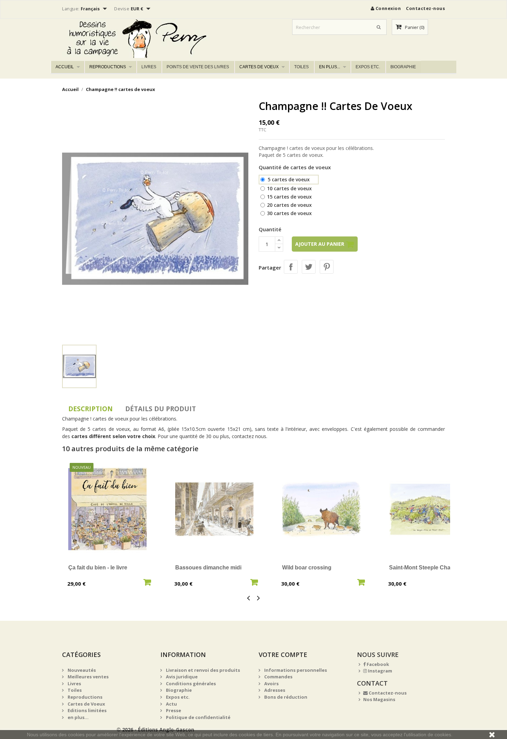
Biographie (403, 66)
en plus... (329, 66)
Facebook (377, 664)
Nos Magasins (379, 699)
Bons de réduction (285, 697)
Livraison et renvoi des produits (202, 670)
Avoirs (271, 683)
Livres (148, 66)
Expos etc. (368, 66)
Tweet (309, 267)
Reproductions (107, 66)
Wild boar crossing (306, 567)
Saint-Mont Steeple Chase (423, 567)
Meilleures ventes (88, 677)
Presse (173, 710)
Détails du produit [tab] (160, 408)
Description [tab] (90, 408)
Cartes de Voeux (259, 66)
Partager (291, 267)
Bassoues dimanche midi (208, 567)
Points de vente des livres (198, 66)
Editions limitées (87, 710)
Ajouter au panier (320, 244)
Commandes (277, 677)
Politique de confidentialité (197, 717)
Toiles (301, 66)
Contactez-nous (425, 8)
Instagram (379, 671)
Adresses (274, 690)
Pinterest (327, 267)
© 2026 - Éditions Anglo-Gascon (155, 729)
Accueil (65, 66)
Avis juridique (181, 677)
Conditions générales (190, 683)
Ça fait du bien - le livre (97, 567)
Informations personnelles (295, 670)
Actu (171, 704)
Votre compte (283, 654)
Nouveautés (81, 670)
